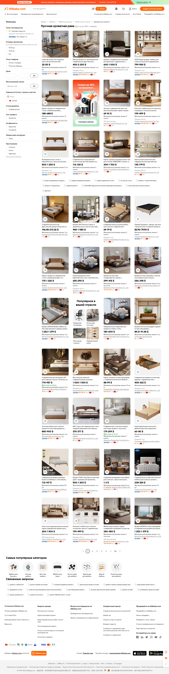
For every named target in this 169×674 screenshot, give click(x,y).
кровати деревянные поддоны (55, 180)
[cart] (124, 9)
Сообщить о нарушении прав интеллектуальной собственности (116, 629)
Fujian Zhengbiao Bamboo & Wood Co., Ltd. (55, 489)
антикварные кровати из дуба (149, 589)
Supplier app (88, 653)
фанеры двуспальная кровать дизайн (103, 589)
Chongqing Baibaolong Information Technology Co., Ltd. (148, 441)
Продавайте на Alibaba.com (146, 611)
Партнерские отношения (145, 628)
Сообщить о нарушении (112, 635)
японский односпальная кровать (139, 185)
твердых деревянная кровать (80, 180)
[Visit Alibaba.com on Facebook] (137, 637)
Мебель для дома (65, 22)
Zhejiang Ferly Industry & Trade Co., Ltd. (86, 490)
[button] (93, 8)
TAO (102, 663)
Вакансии (8, 624)
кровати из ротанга (36, 595)
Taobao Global (94, 663)
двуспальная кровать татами (89, 584)
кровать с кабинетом (17, 584)
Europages (118, 663)
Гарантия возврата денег (46, 615)
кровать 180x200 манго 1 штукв (60, 595)
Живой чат (107, 615)
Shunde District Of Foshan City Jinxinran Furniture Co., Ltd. (86, 390)
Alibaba (43, 22)
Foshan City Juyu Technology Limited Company (55, 71)
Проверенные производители (81, 613)
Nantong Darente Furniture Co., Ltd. (85, 234)
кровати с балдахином (52, 185)
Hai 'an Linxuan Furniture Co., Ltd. (53, 172)
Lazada (84, 663)
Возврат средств (109, 624)
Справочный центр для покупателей (116, 611)
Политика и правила (44, 637)
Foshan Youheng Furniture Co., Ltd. (54, 288)
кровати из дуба (127, 589)
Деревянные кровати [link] (102, 22)
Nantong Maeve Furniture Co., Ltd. (116, 69)
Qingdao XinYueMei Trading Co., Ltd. (147, 390)
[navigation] (22, 286)
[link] (166, 652)
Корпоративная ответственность (17, 620)
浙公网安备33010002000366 (122, 670)
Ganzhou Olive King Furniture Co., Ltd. (86, 291)
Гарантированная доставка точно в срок (50, 621)
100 (115, 551)
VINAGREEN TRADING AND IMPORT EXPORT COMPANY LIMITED (117, 389)
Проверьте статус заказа (145, 620)
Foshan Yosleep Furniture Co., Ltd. (147, 236)
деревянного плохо (16, 589)
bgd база (48, 191)
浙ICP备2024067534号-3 (143, 670)
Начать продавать (142, 615)
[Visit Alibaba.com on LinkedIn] (142, 637)
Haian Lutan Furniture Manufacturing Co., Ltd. (148, 72)
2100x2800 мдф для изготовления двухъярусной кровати (103, 185)
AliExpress (51, 663)
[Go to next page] (120, 551)
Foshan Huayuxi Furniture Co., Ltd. (147, 121)
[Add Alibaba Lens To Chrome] (39, 653)
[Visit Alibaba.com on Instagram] (151, 637)
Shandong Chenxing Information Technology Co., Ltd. (148, 285)
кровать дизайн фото (17, 595)
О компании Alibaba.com (14, 606)
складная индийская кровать (63, 584)
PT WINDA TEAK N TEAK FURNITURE (117, 487)
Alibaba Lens (17, 653)
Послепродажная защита (46, 626)
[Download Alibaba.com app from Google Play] (156, 653)
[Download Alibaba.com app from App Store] (140, 653)
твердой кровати (71, 185)
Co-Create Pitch (10, 615)
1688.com (60, 663)
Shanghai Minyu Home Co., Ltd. (53, 436)
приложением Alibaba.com (120, 653)
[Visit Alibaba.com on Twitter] (146, 637)
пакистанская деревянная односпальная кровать (45, 589)
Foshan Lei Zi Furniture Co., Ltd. (146, 489)
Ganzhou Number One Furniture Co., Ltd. (117, 336)
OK (34, 76)
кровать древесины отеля (105, 180)
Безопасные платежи (45, 611)
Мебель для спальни (82, 22)
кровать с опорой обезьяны (147, 180)
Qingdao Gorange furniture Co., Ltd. (85, 438)
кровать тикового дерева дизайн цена (118, 584)
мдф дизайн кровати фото (146, 584)
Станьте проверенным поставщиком (150, 624)
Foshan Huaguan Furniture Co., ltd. (147, 172)
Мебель (52, 22)
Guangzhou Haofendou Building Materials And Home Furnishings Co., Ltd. (55, 120)
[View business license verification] (105, 670)
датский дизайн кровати (76, 589)
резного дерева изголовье (39, 584)
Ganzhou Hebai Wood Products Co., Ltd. (117, 239)
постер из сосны (126, 180)
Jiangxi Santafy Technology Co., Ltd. (85, 171)
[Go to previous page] (83, 551)
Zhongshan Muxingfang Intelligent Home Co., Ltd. (55, 389)
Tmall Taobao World (73, 663)
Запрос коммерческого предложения (84, 618)
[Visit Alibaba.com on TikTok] (160, 637)
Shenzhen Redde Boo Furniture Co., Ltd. (117, 440)
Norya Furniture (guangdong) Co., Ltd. (55, 336)
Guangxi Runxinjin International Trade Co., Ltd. (55, 234)
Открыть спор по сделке (112, 620)
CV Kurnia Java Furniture (143, 336)
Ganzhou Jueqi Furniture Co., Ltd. (115, 123)
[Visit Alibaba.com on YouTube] (156, 637)
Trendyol (109, 663)
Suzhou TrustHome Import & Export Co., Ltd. (117, 169)
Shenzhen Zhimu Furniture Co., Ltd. (116, 288)
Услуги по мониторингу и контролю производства (50, 632)
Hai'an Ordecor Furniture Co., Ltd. (84, 72)
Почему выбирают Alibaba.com (16, 611)
